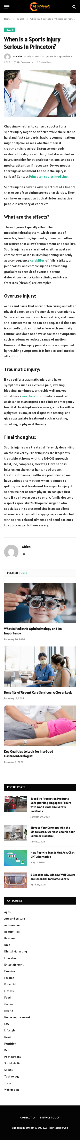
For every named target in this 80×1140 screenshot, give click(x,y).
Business (9, 938)
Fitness (9, 991)
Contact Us (28, 1117)
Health (10, 29)
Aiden (19, 56)
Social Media (12, 1063)
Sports (8, 1070)
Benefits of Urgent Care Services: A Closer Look (38, 692)
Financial (10, 984)
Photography (12, 1057)
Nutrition (10, 1043)
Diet (7, 945)
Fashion (9, 978)
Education (10, 958)
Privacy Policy (50, 1117)
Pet (6, 1050)
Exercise (9, 971)
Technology (11, 1076)
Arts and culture (14, 918)
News (7, 1037)
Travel (8, 1083)
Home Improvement (17, 1017)
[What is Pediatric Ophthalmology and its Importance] (40, 603)
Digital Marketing (15, 951)
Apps (7, 912)
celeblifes (37, 260)
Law (6, 1024)
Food (7, 997)
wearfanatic (30, 396)
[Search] (74, 6)
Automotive (12, 925)
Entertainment (14, 964)
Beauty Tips (11, 932)
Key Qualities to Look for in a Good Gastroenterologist (28, 753)
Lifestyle (10, 1030)
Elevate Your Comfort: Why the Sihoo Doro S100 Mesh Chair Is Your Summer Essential (53, 832)
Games (8, 1004)
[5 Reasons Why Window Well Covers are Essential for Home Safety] (15, 880)
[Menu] (6, 6)
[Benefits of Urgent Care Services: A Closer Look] (40, 666)
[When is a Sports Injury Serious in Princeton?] (40, 93)
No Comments (25, 62)
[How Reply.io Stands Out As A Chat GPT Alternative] (15, 858)
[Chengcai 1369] (40, 6)
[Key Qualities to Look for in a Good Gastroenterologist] (40, 726)
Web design (11, 1089)
